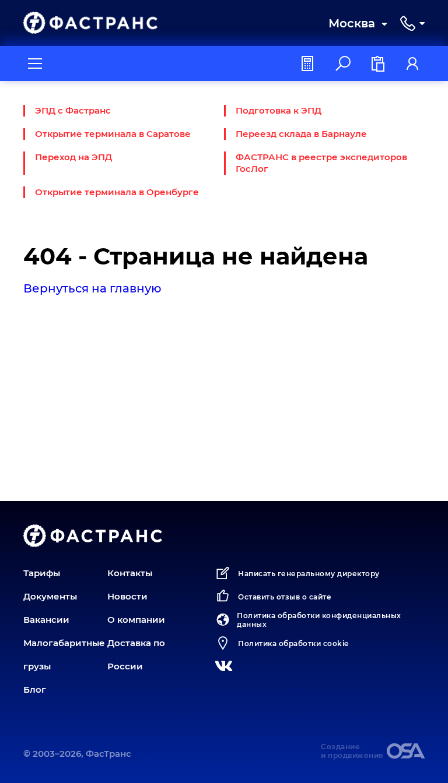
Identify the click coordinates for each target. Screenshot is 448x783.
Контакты (129, 573)
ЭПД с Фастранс (73, 110)
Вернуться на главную (92, 288)
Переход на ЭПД (73, 157)
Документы (50, 596)
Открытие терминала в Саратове (113, 133)
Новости (127, 596)
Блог (34, 689)
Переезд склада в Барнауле (301, 133)
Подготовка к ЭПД (278, 110)
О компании (136, 619)
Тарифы (41, 573)
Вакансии (46, 619)
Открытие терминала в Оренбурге (117, 191)
